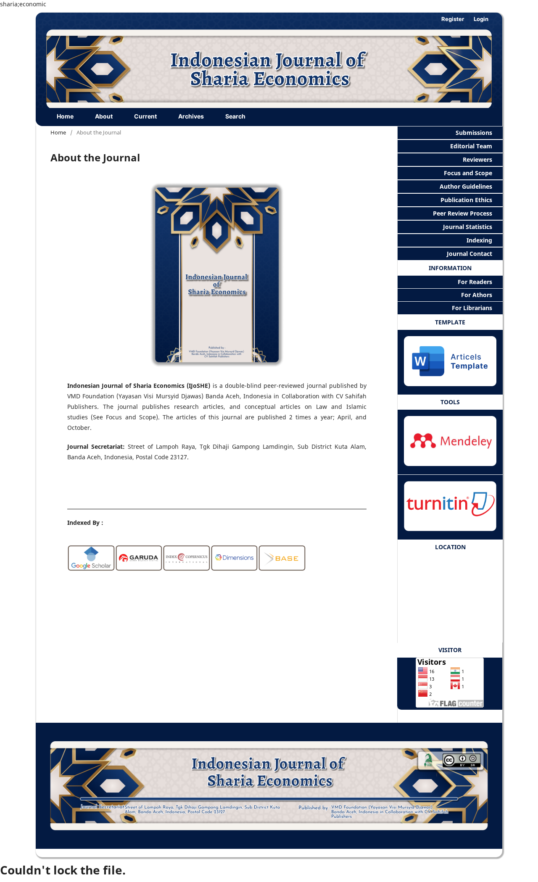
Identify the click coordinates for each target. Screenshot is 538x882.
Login (481, 19)
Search (235, 116)
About (104, 116)
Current (145, 116)
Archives (191, 116)
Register (452, 19)
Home (65, 116)
